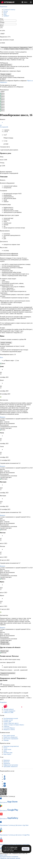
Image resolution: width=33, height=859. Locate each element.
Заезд (1, 19)
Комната (2, 417)
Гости (1, 26)
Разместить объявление (11, 737)
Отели (5, 748)
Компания (7, 760)
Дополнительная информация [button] (9, 253)
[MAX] (5, 779)
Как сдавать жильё (9, 735)
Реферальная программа (11, 765)
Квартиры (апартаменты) (11, 746)
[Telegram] (5, 774)
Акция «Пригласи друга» (11, 723)
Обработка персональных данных (10, 858)
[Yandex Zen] (5, 786)
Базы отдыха (7, 754)
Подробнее (3, 702)
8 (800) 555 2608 (8, 712)
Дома (5, 751)
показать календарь (6, 342)
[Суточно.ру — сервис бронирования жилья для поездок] (7, 2)
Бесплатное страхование (11, 738)
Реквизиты (7, 763)
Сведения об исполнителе (8, 673)
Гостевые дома (8, 752)
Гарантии (6, 726)
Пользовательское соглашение (9, 856)
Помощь (6, 740)
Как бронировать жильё (11, 718)
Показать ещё (4, 642)
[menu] (31, 2)
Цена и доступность (6, 64)
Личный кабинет (9, 709)
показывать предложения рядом (11, 351)
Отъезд (2, 22)
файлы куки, (14, 847)
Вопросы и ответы (9, 729)
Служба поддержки (9, 711)
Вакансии (6, 761)
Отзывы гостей (8, 720)
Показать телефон (6, 74)
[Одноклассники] (5, 777)
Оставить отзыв (5, 644)
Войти (25, 2)
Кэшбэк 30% (7, 721)
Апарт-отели (7, 749)
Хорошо (25, 849)
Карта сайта (3, 855)
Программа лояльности (11, 766)
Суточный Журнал (9, 728)
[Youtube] (5, 784)
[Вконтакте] (5, 781)
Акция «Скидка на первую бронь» (14, 725)
